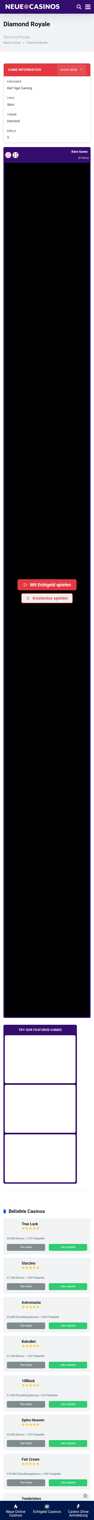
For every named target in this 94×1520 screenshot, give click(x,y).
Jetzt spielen (68, 1247)
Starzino (28, 1263)
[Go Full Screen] (15, 155)
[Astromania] (12, 1310)
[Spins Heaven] (12, 1428)
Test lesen (26, 1247)
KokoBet (29, 1341)
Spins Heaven (33, 1420)
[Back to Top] (85, 1495)
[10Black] (12, 1389)
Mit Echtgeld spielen (50, 584)
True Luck (30, 1224)
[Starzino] (12, 1271)
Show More (69, 69)
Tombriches (31, 1498)
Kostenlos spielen (50, 598)
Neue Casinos (12, 42)
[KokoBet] (12, 1349)
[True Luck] (12, 1232)
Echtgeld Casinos (47, 1511)
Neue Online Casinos (15, 1513)
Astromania (31, 1302)
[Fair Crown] (12, 1467)
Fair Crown (30, 1459)
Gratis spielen (40, 1059)
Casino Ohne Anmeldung (78, 1513)
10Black (28, 1381)
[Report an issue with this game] (8, 155)
